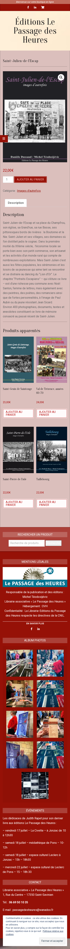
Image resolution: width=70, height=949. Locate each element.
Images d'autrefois (29, 190)
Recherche (53, 543)
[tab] (16, 203)
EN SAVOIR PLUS (35, 623)
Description (16, 203)
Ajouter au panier (30, 179)
